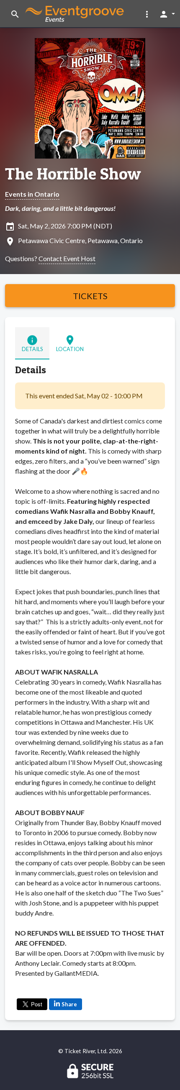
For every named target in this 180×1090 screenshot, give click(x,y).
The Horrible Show (73, 173)
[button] (147, 14)
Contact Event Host (67, 258)
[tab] (32, 343)
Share (69, 1004)
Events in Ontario (32, 194)
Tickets (90, 296)
